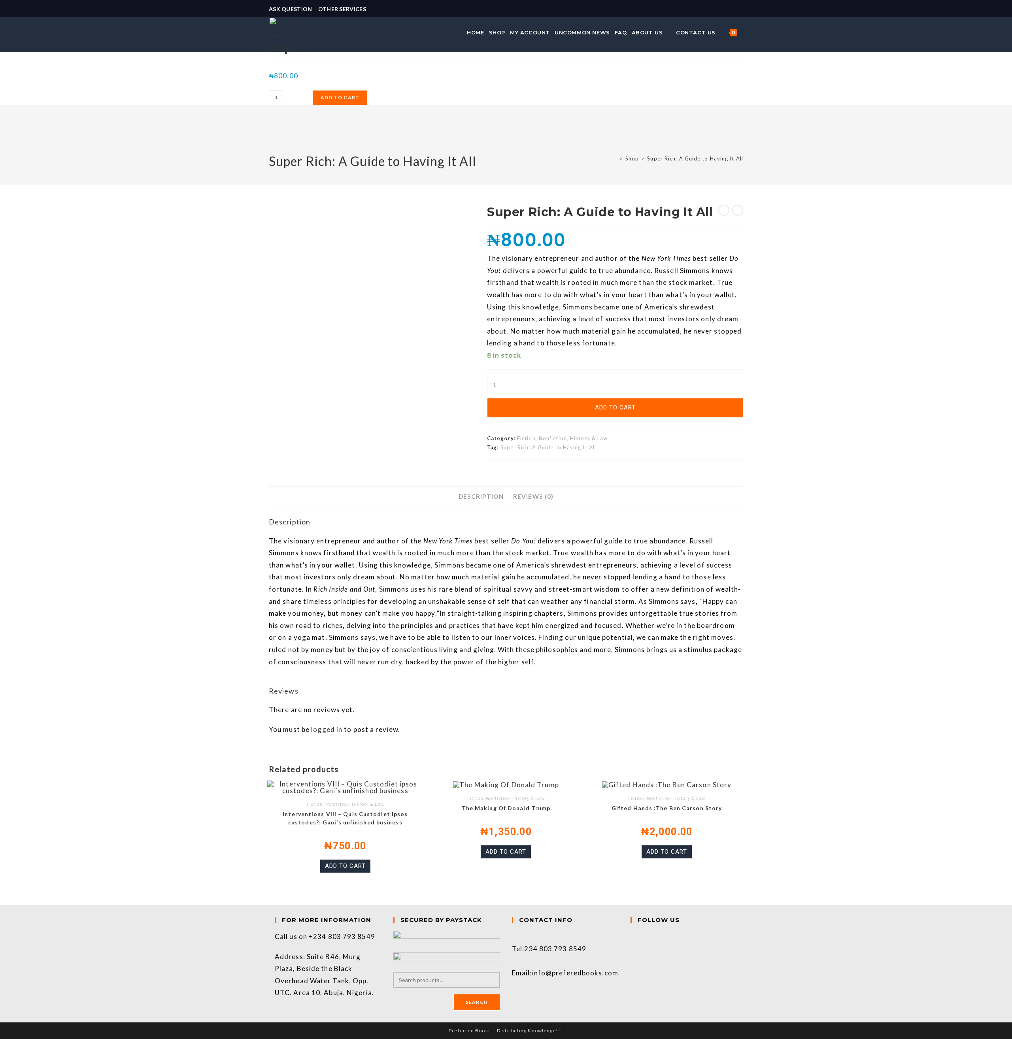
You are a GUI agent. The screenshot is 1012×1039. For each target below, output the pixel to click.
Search (477, 1002)
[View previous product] (723, 210)
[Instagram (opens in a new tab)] (739, 9)
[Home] (615, 158)
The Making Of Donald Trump (506, 808)
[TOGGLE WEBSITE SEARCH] (744, 32)
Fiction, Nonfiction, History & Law (562, 438)
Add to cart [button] (345, 865)
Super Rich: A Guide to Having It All (695, 158)
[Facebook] (633, 936)
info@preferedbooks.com (575, 973)
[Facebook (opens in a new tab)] (731, 9)
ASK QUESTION (290, 9)
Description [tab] (481, 496)
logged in (326, 729)
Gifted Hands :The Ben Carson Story (667, 808)
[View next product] (737, 210)
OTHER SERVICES (342, 9)
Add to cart (340, 97)
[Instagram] (633, 949)
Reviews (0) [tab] (533, 496)
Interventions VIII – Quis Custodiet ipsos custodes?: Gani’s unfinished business (345, 818)
